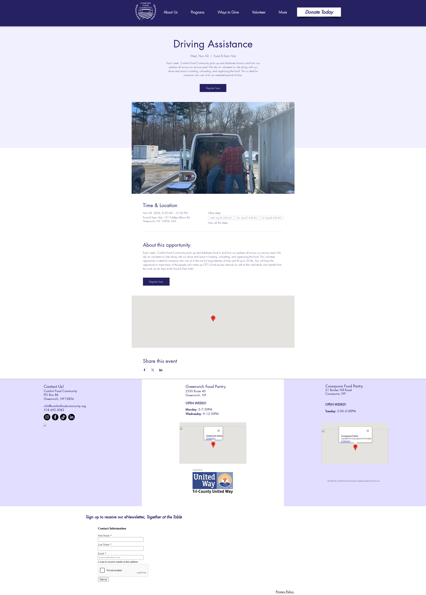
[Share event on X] (152, 370)
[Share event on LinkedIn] (160, 370)
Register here (213, 88)
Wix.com (376, 481)
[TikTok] (63, 417)
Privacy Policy (285, 592)
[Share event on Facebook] (144, 370)
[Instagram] (47, 417)
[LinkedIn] (71, 417)
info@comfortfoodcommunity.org (65, 406)
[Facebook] (55, 417)
